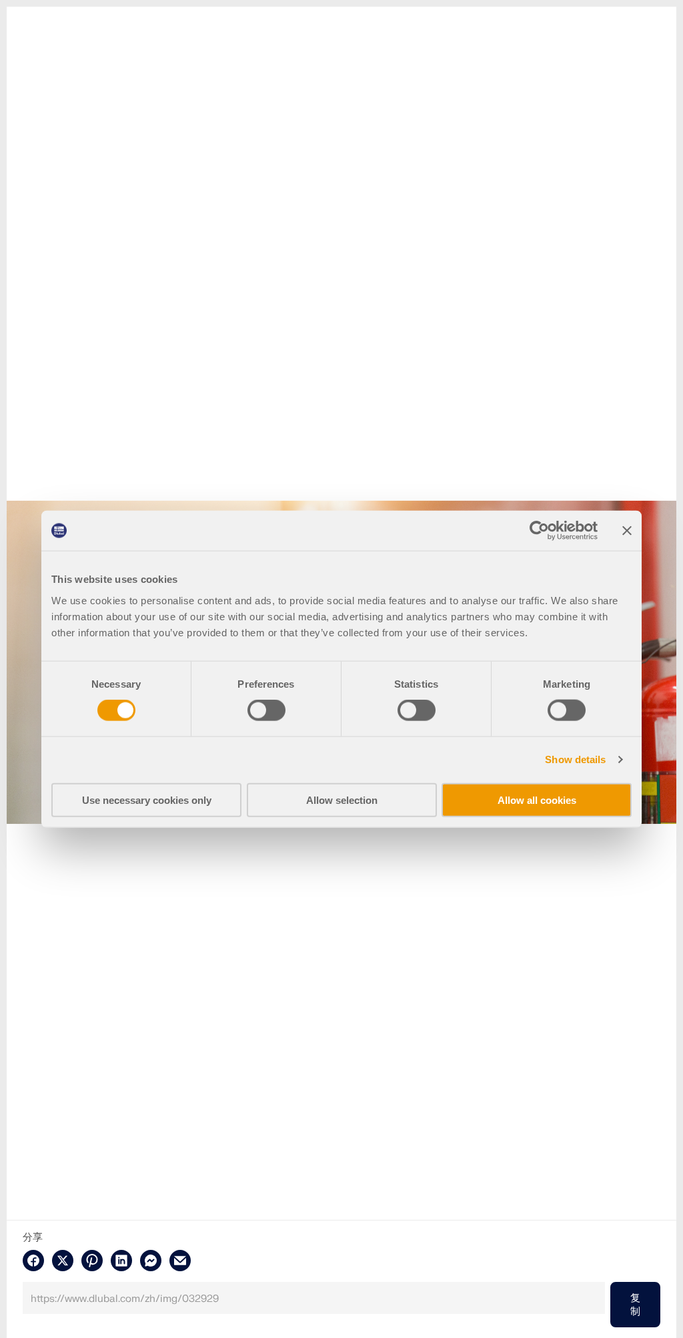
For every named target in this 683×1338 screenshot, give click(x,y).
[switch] (266, 710)
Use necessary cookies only (146, 799)
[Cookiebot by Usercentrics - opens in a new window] (539, 531)
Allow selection (342, 799)
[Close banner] (627, 530)
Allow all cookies (537, 799)
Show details (575, 759)
